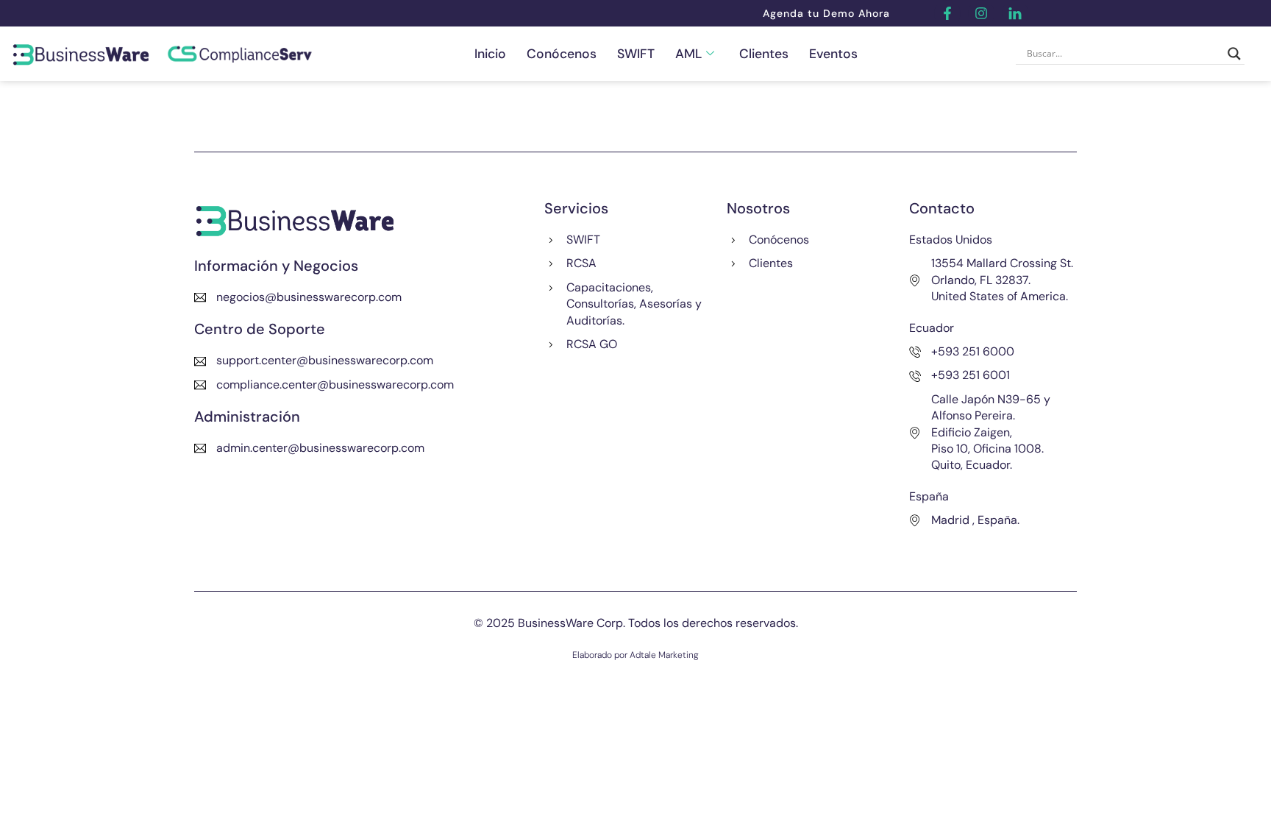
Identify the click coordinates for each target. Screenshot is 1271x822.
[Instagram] (981, 13)
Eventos (833, 54)
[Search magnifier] (1234, 53)
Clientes (763, 54)
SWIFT (636, 54)
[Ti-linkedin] (1015, 13)
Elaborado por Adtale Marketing (635, 655)
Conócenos (562, 54)
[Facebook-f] (947, 13)
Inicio (490, 54)
